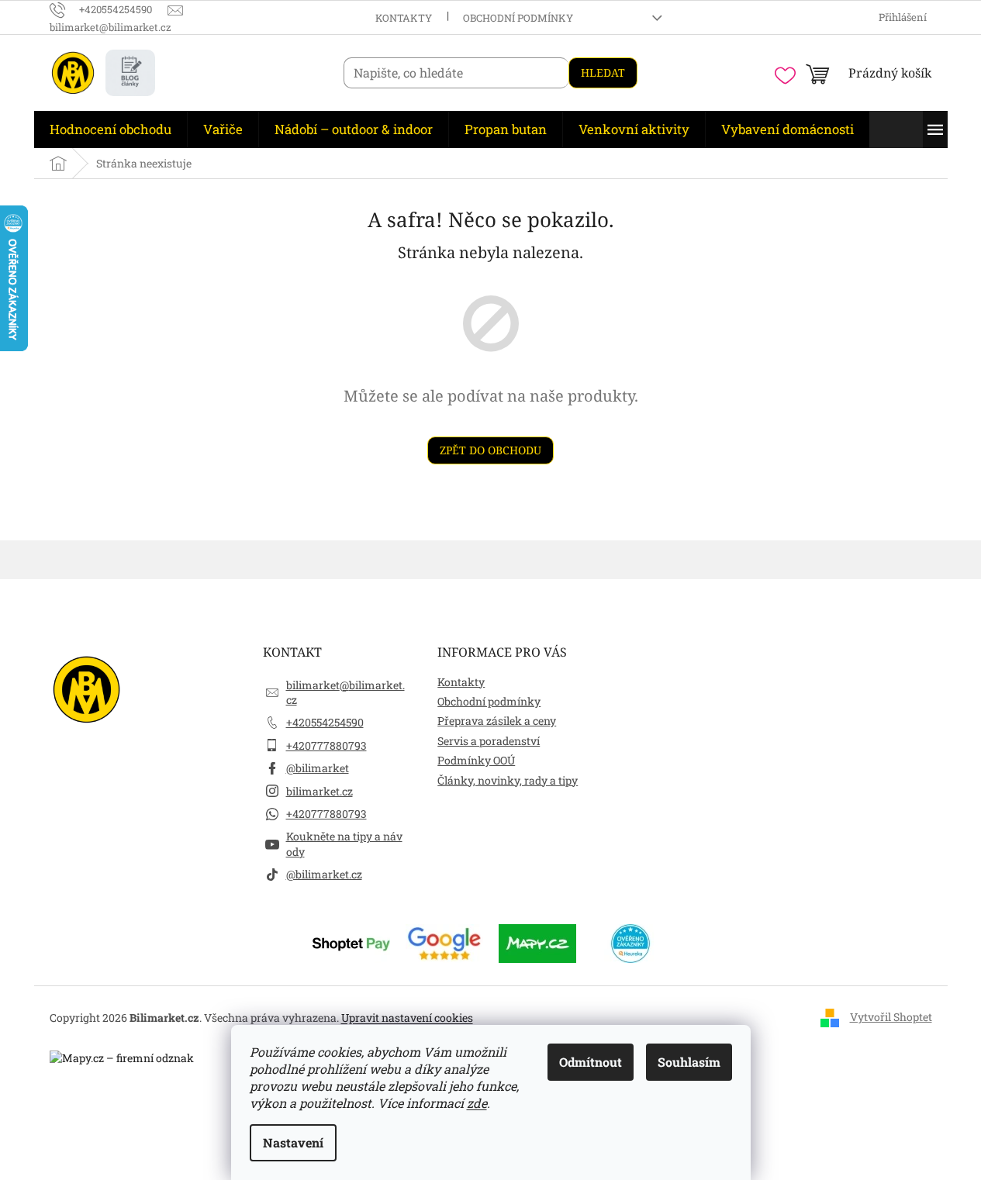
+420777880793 (326, 745)
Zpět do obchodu (490, 450)
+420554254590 (325, 722)
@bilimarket (317, 768)
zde (477, 1103)
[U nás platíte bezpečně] (351, 942)
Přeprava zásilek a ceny (496, 720)
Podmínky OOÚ (476, 760)
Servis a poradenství (488, 740)
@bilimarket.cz (324, 874)
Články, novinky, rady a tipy (507, 780)
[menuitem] (110, 129)
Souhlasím (689, 1062)
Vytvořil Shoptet (891, 1016)
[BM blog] (130, 73)
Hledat (603, 72)
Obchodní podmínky (518, 18)
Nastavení (293, 1142)
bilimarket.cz (319, 791)
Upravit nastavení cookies (407, 1017)
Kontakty (403, 18)
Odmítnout (590, 1062)
